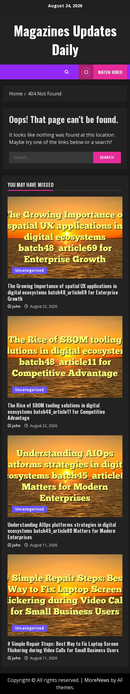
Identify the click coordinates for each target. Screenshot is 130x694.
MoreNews (96, 680)
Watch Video (110, 72)
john (16, 306)
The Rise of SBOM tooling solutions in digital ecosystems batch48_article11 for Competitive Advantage (56, 412)
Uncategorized (29, 270)
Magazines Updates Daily (65, 40)
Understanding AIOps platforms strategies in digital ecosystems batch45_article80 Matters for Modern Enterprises (62, 531)
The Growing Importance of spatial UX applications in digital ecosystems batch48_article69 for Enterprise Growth (63, 292)
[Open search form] (67, 72)
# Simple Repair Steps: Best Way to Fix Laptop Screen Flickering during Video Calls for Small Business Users (63, 647)
